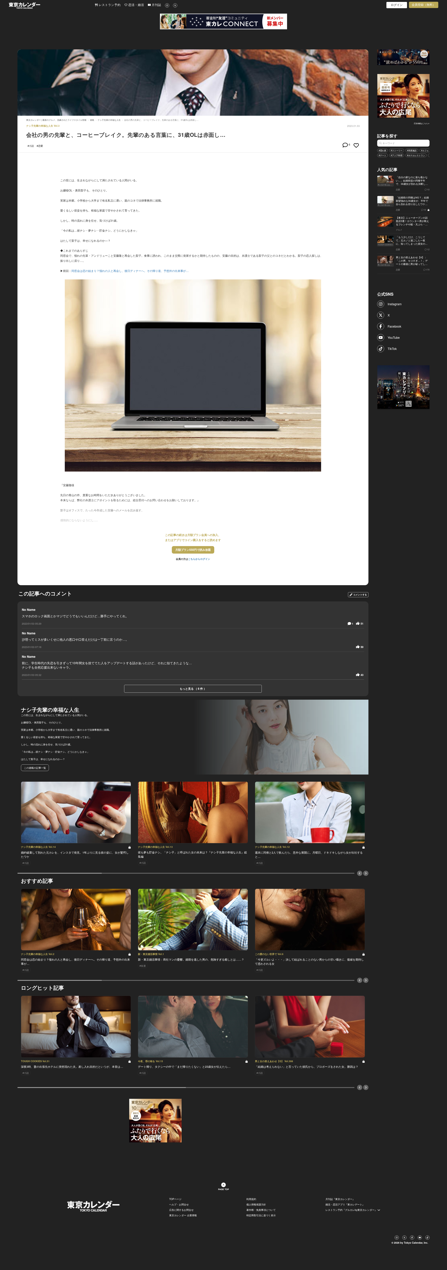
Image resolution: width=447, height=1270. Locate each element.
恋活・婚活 (135, 5)
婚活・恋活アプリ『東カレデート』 (345, 1204)
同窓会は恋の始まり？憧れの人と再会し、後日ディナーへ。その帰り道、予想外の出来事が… (130, 271)
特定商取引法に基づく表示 (261, 1215)
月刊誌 (156, 5)
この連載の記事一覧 (35, 767)
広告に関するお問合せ (181, 1210)
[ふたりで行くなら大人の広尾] (403, 95)
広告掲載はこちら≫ (422, 123)
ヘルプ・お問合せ (179, 1204)
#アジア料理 (396, 155)
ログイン (397, 5)
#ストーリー (396, 150)
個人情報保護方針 (256, 1204)
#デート (382, 155)
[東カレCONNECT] (223, 21)
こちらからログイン (199, 559)
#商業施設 (412, 150)
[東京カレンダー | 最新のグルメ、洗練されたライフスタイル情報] (52, 5)
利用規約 (251, 1199)
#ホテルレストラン (416, 155)
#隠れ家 (382, 150)
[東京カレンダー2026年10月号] (155, 1120)
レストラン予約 (109, 5)
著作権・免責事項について (261, 1210)
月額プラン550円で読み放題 (193, 550)
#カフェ (425, 150)
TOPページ (175, 1199)
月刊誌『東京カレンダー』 (340, 1199)
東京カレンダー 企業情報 (183, 1215)
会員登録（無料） (423, 4)
